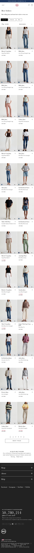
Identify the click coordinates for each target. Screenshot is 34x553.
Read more (20, 456)
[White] (1, 218)
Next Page (17, 440)
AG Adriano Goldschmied (8, 541)
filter (7, 24)
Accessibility (14, 544)
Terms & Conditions (5, 545)
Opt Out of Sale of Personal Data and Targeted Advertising (15, 543)
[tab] (14, 48)
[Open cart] (32, 5)
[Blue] (19, 48)
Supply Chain (23, 544)
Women (12, 19)
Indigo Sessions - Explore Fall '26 (17, 1)
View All (4, 19)
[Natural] (1, 116)
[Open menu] (3, 5)
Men (19, 19)
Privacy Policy (4, 544)
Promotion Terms (18, 545)
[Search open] (29, 5)
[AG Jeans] (17, 5)
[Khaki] (19, 389)
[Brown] (1, 48)
